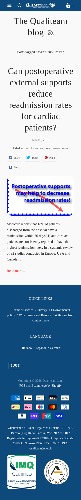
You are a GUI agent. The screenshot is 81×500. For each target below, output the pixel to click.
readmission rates (57, 148)
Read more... (16, 271)
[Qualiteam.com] (40, 5)
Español (41, 348)
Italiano (27, 348)
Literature (37, 148)
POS (22, 385)
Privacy (42, 310)
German (55, 348)
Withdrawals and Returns (35, 315)
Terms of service (22, 310)
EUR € (15, 365)
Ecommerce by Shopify (47, 385)
